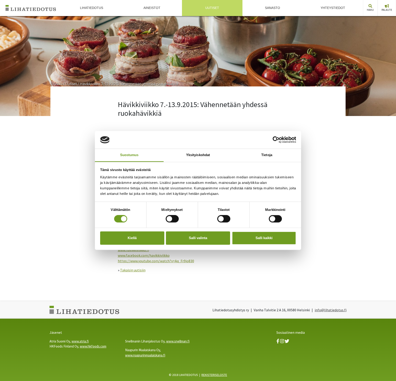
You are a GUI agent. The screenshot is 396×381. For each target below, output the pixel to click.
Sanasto (272, 8)
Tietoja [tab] (266, 155)
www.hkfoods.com (93, 346)
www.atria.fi (80, 341)
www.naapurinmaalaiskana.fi (145, 355)
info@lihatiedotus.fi (330, 310)
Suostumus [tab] (129, 155)
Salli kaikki (264, 238)
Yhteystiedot (333, 8)
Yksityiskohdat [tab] (198, 155)
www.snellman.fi (178, 341)
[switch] (172, 219)
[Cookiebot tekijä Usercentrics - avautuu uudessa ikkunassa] (276, 139)
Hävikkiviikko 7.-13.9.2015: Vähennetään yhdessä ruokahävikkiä (129, 84)
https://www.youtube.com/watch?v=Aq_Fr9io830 (156, 261)
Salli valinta (198, 238)
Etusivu (56, 84)
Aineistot (151, 8)
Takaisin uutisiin (133, 270)
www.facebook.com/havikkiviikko (144, 255)
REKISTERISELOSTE (214, 375)
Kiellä (132, 238)
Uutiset (212, 8)
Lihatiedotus (91, 8)
